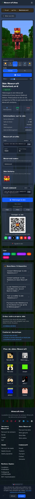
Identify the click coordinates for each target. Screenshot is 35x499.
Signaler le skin (17, 243)
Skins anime (23, 438)
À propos (22, 454)
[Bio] (31, 421)
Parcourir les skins (25, 430)
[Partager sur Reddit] (21, 237)
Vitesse (6, 79)
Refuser (13, 496)
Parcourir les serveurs (8, 432)
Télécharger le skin (18, 200)
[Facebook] (3, 421)
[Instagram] (11, 421)
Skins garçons (23, 433)
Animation (8, 60)
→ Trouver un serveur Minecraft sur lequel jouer (16, 337)
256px (17, 209)
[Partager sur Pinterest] (25, 237)
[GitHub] (19, 421)
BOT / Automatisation (8, 477)
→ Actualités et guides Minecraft (12, 339)
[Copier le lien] (29, 237)
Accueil (7, 10)
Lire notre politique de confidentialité (20, 491)
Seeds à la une (6, 451)
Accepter (21, 496)
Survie (3, 435)
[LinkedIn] (27, 421)
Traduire (21, 451)
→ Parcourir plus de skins (10, 335)
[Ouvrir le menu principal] (32, 3)
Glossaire (22, 459)
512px (28, 209)
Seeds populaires (6, 454)
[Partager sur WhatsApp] (5, 237)
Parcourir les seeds (7, 448)
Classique (10, 70)
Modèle (5, 68)
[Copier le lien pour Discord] (9, 237)
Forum (21, 448)
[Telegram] (23, 421)
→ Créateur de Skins (9, 326)
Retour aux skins (9, 16)
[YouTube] (7, 421)
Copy (29, 144)
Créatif (3, 437)
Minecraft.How (11, 3)
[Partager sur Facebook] (17, 237)
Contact (21, 456)
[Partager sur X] (13, 237)
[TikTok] (15, 421)
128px (7, 209)
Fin (24, 70)
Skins (14, 10)
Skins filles (22, 435)
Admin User (28, 127)
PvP (2, 440)
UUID (4, 140)
